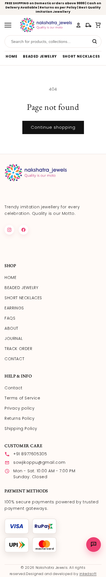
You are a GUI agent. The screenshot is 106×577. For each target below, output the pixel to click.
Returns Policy (19, 418)
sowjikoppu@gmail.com (39, 462)
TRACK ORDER (19, 348)
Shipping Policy (21, 428)
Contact (13, 388)
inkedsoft (87, 573)
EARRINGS (14, 308)
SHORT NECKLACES (81, 56)
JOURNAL (14, 338)
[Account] (78, 25)
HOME (11, 56)
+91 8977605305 (30, 454)
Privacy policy (19, 408)
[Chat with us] (93, 544)
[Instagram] (9, 230)
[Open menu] (10, 25)
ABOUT (11, 328)
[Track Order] (88, 25)
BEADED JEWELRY (40, 56)
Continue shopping (53, 127)
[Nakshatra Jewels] (46, 25)
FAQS (10, 318)
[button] (98, 25)
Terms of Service (22, 398)
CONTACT (14, 359)
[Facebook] (23, 230)
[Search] (94, 41)
